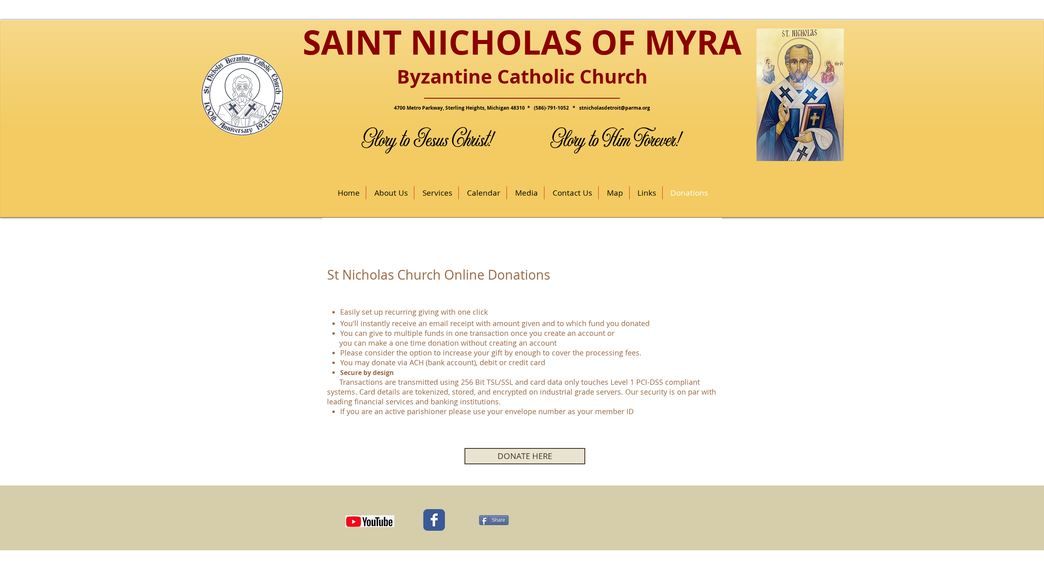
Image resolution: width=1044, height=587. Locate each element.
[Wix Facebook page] (434, 520)
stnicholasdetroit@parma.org (614, 107)
